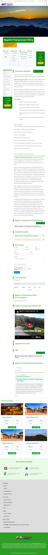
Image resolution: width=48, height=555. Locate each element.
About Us (5, 486)
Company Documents (8, 494)
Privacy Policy (6, 516)
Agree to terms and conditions (20, 264)
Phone (31, 251)
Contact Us (40, 63)
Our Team (5, 488)
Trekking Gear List (7, 505)
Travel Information (7, 499)
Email (36, 247)
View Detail (11, 427)
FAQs (5, 507)
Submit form (17, 272)
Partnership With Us (7, 491)
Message (15, 256)
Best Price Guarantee (8, 502)
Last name (26, 247)
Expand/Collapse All (40, 223)
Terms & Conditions (7, 513)
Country (15, 251)
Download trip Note (39, 71)
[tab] (29, 226)
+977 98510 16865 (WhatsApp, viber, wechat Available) (25, 1)
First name (16, 247)
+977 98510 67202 (7, 527)
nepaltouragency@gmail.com (7, 1)
